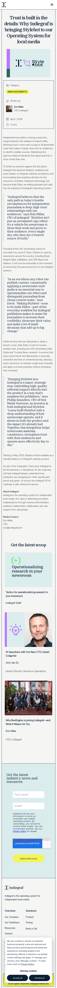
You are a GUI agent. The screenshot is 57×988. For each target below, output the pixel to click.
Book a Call (31, 928)
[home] (13, 5)
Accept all (17, 978)
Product (30, 917)
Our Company (12, 917)
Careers (9, 933)
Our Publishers (12, 922)
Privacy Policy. (27, 964)
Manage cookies (28, 971)
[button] (51, 4)
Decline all (39, 978)
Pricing (29, 922)
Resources (10, 928)
